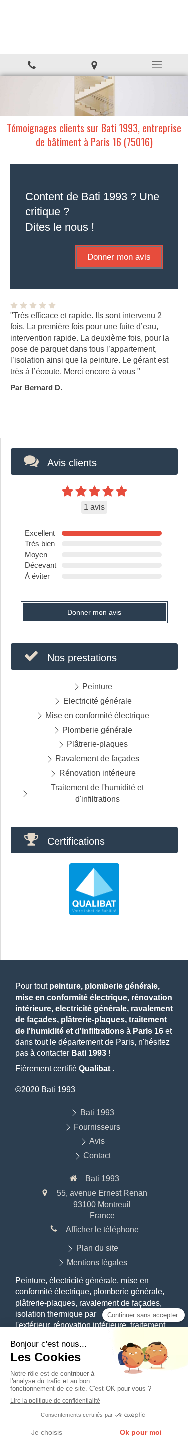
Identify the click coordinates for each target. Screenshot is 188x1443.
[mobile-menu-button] (156, 65)
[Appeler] (31, 65)
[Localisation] (94, 65)
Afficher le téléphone (102, 1229)
